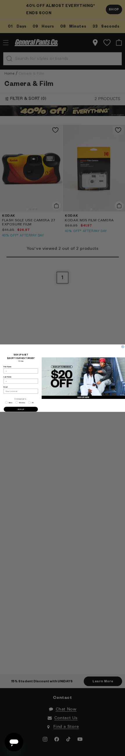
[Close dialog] (123, 346)
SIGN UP (20, 409)
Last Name (7, 376)
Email (5, 387)
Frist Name (7, 367)
